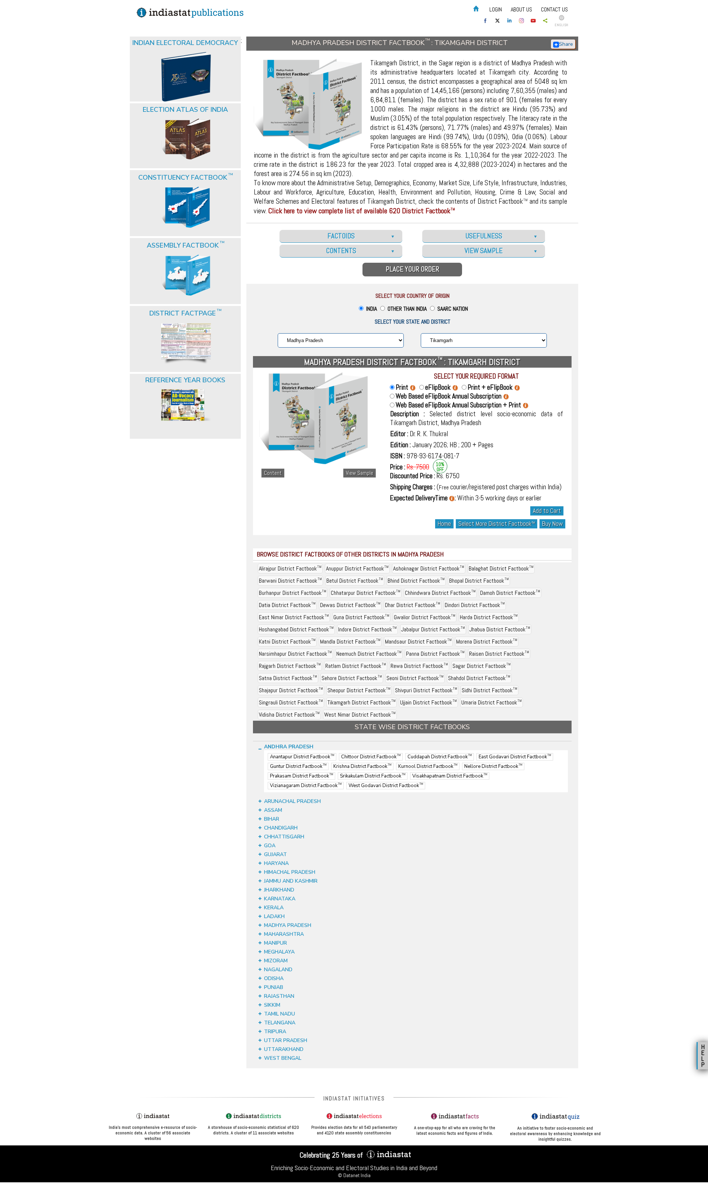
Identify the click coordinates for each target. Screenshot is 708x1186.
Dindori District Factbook (475, 605)
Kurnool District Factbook (427, 766)
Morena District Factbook (486, 641)
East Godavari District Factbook (515, 757)
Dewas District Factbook (350, 605)
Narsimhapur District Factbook (295, 654)
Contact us (554, 9)
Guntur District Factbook (298, 766)
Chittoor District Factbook (370, 757)
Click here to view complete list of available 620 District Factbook (361, 211)
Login (495, 9)
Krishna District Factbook (362, 766)
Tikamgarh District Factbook (361, 702)
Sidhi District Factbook (489, 690)
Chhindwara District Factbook (440, 593)
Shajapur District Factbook (291, 690)
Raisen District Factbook (499, 654)
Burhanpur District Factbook (292, 593)
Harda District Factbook (489, 617)
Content (273, 473)
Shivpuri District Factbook (426, 690)
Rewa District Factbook (419, 666)
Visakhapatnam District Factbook (449, 776)
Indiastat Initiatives (354, 1098)
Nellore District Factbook (493, 766)
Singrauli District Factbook (291, 702)
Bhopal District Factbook (479, 581)
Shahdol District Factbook (479, 678)
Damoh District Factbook (510, 593)
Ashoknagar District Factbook (428, 568)
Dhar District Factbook (412, 605)
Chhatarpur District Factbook (365, 593)
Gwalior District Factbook (424, 617)
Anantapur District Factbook (302, 757)
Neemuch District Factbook (369, 654)
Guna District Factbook (361, 617)
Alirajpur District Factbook (290, 568)
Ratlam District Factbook (355, 666)
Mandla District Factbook (350, 641)
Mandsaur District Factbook (418, 641)
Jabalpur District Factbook (433, 629)
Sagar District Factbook (481, 666)
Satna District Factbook (288, 678)
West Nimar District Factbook (360, 714)
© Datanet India (354, 1175)
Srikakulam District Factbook (372, 776)
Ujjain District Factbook (428, 702)
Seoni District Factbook (415, 678)
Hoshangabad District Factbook (296, 629)
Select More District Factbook (496, 524)
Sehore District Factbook (352, 678)
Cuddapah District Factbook (439, 757)
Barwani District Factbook (290, 581)
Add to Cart (547, 511)
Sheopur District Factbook (359, 690)
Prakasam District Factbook (301, 776)
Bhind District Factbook (416, 581)
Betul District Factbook (354, 581)
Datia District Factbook (287, 605)
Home (444, 524)
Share (566, 44)
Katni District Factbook (287, 641)
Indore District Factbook (367, 629)
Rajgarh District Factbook (290, 666)
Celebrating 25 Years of (332, 1155)
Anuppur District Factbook (357, 568)
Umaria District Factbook (491, 702)
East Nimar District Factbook (294, 617)
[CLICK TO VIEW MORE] (186, 58)
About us (521, 9)
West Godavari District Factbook (385, 785)
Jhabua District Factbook (499, 629)
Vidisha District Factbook (289, 714)
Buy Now (552, 524)
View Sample (359, 473)
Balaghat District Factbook (501, 568)
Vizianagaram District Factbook (305, 785)
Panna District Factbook (435, 654)
